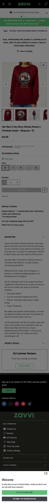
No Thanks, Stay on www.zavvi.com (24, 499)
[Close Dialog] (45, 473)
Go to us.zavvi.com (24, 492)
